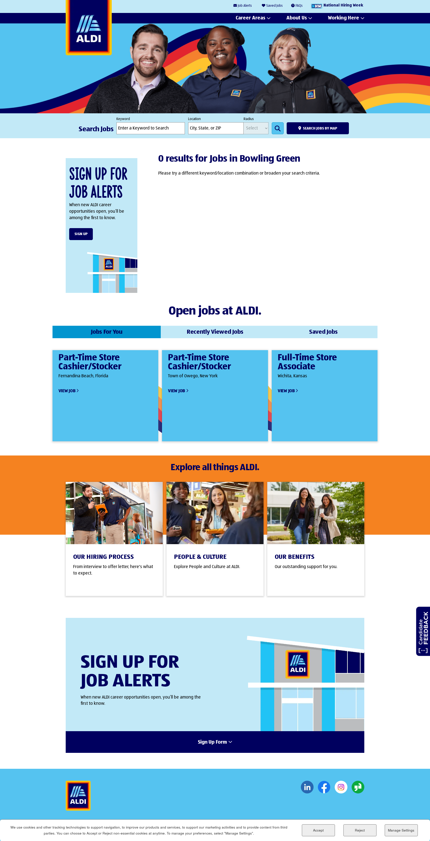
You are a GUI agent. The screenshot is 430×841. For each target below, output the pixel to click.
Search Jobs (278, 128)
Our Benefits (295, 557)
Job (245, 5)
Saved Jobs (274, 5)
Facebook (324, 787)
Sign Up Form (212, 742)
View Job (67, 391)
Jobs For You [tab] (106, 332)
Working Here (343, 17)
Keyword (123, 119)
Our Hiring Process (103, 557)
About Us (296, 17)
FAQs (299, 5)
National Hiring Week (343, 5)
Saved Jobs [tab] (323, 332)
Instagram (341, 787)
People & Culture (200, 557)
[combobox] (216, 128)
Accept (318, 830)
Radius (249, 119)
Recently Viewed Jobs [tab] (215, 332)
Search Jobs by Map (320, 128)
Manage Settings (401, 830)
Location (194, 119)
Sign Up (81, 234)
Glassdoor (358, 787)
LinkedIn (307, 787)
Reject (360, 830)
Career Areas (250, 17)
